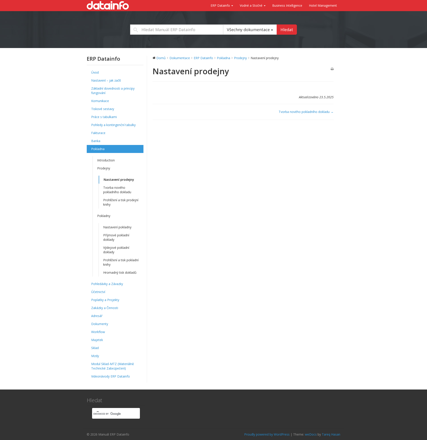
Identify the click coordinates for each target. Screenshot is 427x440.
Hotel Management (323, 5)
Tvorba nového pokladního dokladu (117, 189)
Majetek (97, 340)
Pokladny (103, 216)
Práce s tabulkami (104, 117)
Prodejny (103, 168)
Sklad (95, 348)
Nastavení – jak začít (106, 80)
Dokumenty (99, 324)
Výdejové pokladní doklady (116, 249)
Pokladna (98, 149)
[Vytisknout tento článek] (332, 69)
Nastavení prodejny (119, 179)
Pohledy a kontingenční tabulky (113, 125)
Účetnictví (98, 292)
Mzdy (95, 356)
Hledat (286, 29)
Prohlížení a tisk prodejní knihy (120, 202)
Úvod (95, 72)
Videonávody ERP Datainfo (110, 376)
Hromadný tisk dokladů (120, 272)
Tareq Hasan (331, 434)
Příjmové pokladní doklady (116, 237)
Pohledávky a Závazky (107, 284)
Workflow (98, 332)
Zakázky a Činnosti (104, 308)
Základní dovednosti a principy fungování (113, 90)
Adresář (97, 316)
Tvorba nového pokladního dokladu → (306, 112)
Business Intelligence (287, 5)
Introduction (106, 160)
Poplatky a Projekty (105, 300)
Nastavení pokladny (117, 227)
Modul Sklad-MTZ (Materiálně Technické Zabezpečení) (112, 366)
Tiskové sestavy (102, 109)
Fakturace (98, 133)
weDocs (311, 434)
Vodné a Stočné (251, 5)
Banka (95, 141)
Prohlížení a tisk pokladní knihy (121, 262)
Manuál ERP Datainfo (109, 5)
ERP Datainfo (221, 5)
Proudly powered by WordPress (267, 434)
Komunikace (100, 101)
